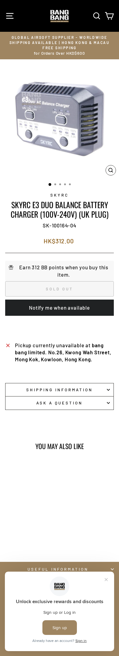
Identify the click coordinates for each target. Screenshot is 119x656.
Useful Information (58, 569)
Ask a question (59, 402)
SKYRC (59, 195)
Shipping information (59, 389)
